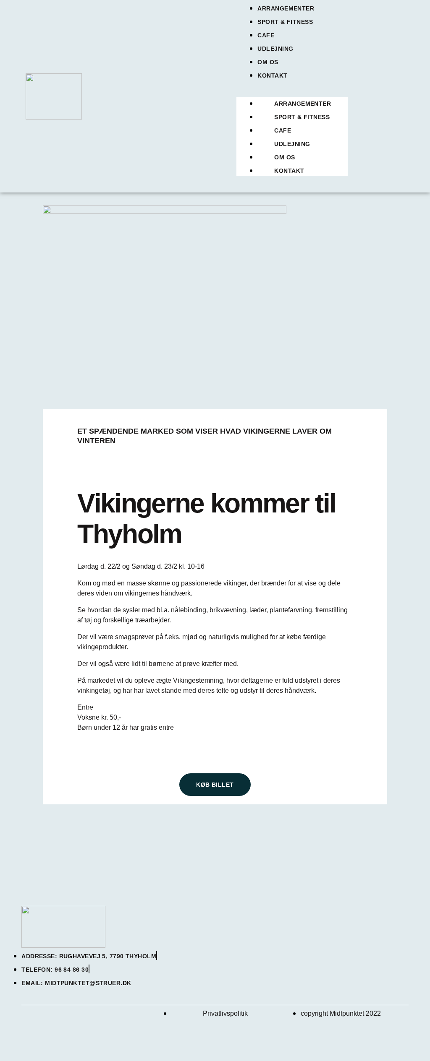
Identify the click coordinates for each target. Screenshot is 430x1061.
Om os (267, 62)
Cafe (265, 35)
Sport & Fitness (285, 21)
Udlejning (275, 48)
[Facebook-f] (31, 1023)
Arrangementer (285, 8)
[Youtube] (63, 1023)
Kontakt (272, 75)
